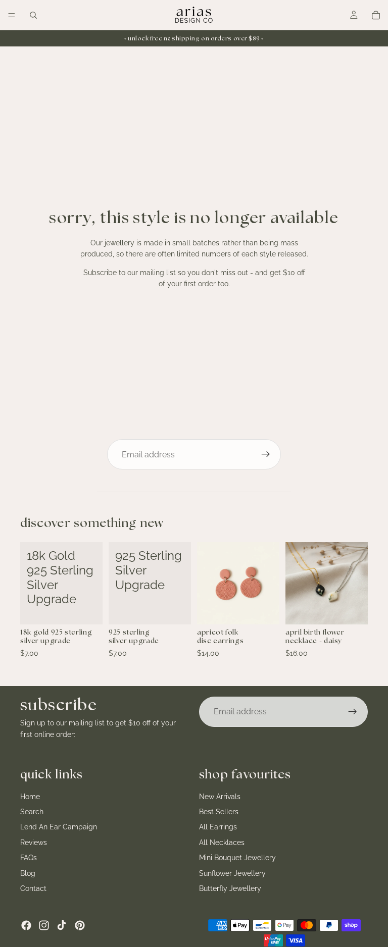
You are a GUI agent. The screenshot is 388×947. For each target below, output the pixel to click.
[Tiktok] (62, 925)
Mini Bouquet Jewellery (237, 858)
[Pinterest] (80, 925)
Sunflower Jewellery (232, 873)
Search (31, 812)
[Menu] (11, 15)
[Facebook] (26, 925)
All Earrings (218, 827)
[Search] (33, 15)
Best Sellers (218, 812)
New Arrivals (219, 796)
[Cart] (376, 15)
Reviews (33, 842)
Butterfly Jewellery (230, 888)
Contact (33, 888)
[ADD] (87, 609)
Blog (27, 873)
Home (30, 796)
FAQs (28, 858)
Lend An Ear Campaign (58, 827)
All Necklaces (222, 842)
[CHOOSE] (352, 609)
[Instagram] (44, 925)
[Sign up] (265, 454)
